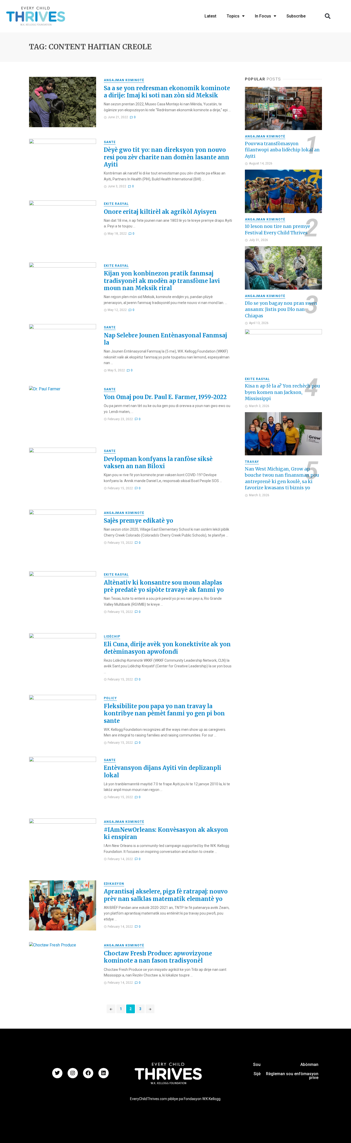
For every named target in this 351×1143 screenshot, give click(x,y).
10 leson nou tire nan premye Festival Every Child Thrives (277, 230)
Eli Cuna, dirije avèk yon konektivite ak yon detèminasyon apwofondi (167, 648)
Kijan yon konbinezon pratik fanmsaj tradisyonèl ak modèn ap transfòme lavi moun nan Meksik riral (162, 281)
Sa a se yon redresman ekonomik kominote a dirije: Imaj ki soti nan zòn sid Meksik (167, 92)
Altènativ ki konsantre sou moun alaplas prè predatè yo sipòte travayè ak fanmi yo (164, 586)
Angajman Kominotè (124, 80)
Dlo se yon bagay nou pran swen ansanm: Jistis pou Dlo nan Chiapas (281, 309)
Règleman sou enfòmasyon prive (292, 1075)
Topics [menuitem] (233, 16)
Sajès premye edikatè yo (138, 520)
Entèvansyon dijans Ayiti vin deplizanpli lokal (162, 771)
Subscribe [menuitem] (296, 16)
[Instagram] (73, 1073)
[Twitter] (57, 1073)
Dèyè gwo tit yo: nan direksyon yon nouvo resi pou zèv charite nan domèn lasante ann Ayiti (166, 157)
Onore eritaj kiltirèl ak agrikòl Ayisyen (160, 211)
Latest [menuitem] (210, 16)
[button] (327, 16)
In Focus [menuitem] (263, 16)
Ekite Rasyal (116, 204)
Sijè (257, 1073)
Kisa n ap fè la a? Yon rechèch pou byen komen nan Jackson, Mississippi (282, 392)
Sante (110, 142)
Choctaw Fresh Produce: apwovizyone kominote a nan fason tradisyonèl (158, 957)
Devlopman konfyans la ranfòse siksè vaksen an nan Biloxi (158, 462)
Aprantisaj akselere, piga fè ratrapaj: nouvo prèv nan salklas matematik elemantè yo (166, 895)
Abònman (309, 1064)
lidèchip (112, 636)
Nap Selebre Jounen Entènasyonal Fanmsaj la (165, 339)
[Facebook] (88, 1073)
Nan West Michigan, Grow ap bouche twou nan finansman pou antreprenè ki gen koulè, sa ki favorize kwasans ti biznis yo (282, 478)
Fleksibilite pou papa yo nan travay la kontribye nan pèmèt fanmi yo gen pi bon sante (164, 713)
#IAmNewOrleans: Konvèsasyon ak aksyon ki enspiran (166, 833)
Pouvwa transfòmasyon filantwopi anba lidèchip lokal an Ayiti (282, 150)
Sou (257, 1064)
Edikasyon (114, 884)
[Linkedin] (103, 1073)
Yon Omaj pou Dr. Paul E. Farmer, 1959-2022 (165, 397)
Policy (110, 698)
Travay (252, 462)
